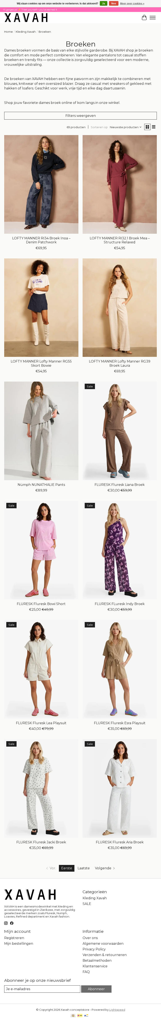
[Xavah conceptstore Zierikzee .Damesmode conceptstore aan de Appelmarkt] (25, 17)
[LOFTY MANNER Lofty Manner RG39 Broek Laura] (120, 307)
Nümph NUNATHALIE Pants (41, 485)
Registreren (14, 938)
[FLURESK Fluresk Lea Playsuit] (41, 669)
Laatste (84, 868)
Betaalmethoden (97, 961)
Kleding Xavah (26, 31)
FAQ (86, 972)
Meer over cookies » (132, 3)
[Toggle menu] (152, 17)
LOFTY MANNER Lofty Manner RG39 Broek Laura (119, 363)
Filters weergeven (80, 116)
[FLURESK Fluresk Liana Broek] (120, 431)
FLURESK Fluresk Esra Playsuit (119, 723)
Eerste (66, 868)
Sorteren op (99, 127)
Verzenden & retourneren (105, 955)
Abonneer (96, 989)
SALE (87, 904)
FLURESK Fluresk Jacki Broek (41, 842)
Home (8, 31)
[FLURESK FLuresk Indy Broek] (120, 550)
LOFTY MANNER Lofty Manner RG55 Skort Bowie (41, 363)
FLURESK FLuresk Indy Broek (120, 604)
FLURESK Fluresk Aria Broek (120, 842)
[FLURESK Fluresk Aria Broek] (120, 788)
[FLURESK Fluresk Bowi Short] (41, 550)
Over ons (90, 938)
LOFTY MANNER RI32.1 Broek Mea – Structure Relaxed (120, 240)
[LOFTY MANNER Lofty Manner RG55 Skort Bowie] (41, 307)
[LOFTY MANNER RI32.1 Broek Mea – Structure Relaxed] (120, 184)
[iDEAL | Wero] (79, 1016)
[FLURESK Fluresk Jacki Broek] (41, 788)
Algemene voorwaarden (103, 944)
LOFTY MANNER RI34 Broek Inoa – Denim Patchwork (41, 240)
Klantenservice (95, 966)
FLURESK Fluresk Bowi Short (41, 604)
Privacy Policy (94, 949)
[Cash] (73, 1016)
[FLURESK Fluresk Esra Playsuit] (120, 669)
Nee (113, 3)
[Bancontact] (86, 1016)
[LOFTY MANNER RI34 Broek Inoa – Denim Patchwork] (41, 184)
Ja (103, 3)
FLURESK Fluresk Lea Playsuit (41, 723)
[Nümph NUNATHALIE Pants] (41, 431)
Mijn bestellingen (18, 944)
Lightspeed (117, 1009)
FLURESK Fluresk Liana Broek (120, 485)
